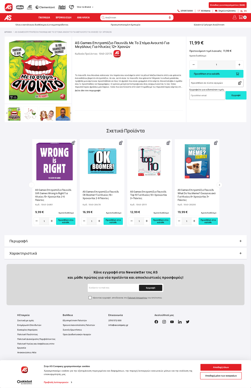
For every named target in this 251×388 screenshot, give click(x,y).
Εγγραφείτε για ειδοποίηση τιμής (206, 89)
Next (219, 185)
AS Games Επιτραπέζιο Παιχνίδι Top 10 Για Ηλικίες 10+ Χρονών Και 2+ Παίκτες (148, 195)
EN (245, 10)
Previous (31, 185)
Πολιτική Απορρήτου (137, 297)
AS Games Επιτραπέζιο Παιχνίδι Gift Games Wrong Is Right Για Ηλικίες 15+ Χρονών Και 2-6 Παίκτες (53, 195)
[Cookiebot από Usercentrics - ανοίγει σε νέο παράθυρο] (24, 382)
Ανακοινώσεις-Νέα (26, 352)
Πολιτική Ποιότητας (27, 334)
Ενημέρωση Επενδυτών (29, 325)
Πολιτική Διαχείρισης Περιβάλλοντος (36, 339)
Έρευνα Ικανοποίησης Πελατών (79, 325)
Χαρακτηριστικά (23, 253)
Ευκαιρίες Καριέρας (27, 329)
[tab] (125, 241)
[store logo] (17, 17)
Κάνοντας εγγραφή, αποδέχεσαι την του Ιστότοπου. (127, 297)
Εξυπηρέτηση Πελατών (75, 320)
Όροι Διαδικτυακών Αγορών (77, 334)
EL (242, 10)
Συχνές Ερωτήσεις (72, 329)
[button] (7, 113)
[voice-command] (170, 18)
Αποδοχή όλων (221, 367)
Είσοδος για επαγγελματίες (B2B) (227, 5)
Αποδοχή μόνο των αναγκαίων (221, 375)
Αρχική (8, 32)
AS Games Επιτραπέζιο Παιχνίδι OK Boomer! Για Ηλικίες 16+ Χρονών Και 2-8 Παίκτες (101, 195)
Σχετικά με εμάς (25, 320)
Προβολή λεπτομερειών (56, 382)
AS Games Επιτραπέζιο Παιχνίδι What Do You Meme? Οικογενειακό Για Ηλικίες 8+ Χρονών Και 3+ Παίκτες (197, 195)
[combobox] (136, 17)
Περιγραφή (18, 241)
